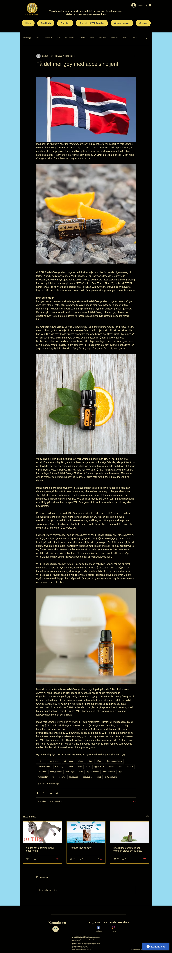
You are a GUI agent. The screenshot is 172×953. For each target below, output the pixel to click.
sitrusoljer (70, 772)
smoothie (42, 772)
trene (124, 38)
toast (99, 777)
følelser (70, 767)
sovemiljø (114, 38)
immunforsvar (109, 772)
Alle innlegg (27, 38)
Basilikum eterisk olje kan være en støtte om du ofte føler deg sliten (127, 849)
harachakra (73, 777)
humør (111, 767)
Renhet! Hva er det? (81, 848)
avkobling (59, 767)
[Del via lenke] (57, 793)
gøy (120, 772)
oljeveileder (68, 761)
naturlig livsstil (111, 777)
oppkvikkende (93, 772)
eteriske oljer (69, 38)
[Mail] (55, 929)
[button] (149, 5)
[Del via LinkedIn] (50, 793)
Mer (133, 38)
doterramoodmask (114, 761)
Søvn (37, 38)
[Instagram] (113, 927)
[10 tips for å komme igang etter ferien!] (42, 832)
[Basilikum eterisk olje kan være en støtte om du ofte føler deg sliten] (129, 832)
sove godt (102, 38)
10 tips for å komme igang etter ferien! (40, 849)
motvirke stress (44, 767)
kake (81, 772)
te (53, 777)
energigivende (56, 772)
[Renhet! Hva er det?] (86, 832)
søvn (80, 767)
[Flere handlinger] (134, 56)
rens (120, 767)
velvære (81, 761)
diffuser (99, 761)
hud (88, 767)
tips (59, 38)
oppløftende (99, 767)
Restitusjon (48, 38)
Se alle (146, 816)
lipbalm (62, 777)
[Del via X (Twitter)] (44, 793)
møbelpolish (43, 777)
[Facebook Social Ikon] (98, 927)
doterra (82, 38)
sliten (92, 38)
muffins (130, 767)
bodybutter (87, 777)
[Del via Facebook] (37, 793)
